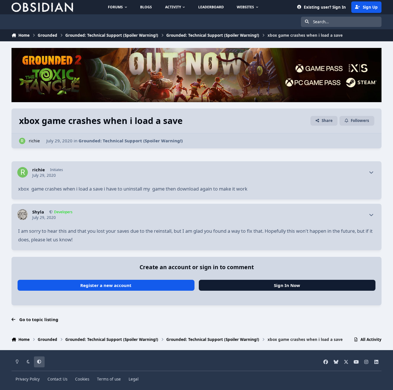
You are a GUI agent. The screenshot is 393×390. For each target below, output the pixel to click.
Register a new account (105, 285)
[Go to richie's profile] (22, 141)
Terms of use (109, 379)
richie (34, 140)
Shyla (38, 212)
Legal (133, 379)
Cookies (82, 379)
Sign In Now (287, 285)
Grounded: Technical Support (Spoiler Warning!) (131, 140)
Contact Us (57, 379)
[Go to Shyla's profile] (22, 214)
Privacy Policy (28, 379)
